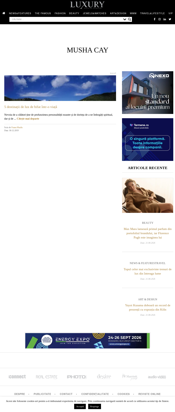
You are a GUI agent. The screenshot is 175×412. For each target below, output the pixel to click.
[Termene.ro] (147, 160)
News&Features (20, 13)
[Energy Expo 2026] (87, 340)
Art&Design (118, 13)
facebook (154, 19)
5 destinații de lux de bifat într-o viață (30, 107)
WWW (133, 13)
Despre (19, 394)
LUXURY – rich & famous (87, 5)
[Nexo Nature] (147, 113)
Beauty (74, 13)
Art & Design (147, 299)
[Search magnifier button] (129, 19)
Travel (113, 73)
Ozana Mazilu (17, 127)
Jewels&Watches (94, 13)
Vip (171, 13)
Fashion (60, 13)
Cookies (124, 394)
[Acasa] (3, 13)
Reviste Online (149, 394)
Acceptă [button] (80, 406)
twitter (169, 19)
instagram (159, 19)
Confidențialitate (95, 394)
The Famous (43, 13)
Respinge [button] (94, 406)
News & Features (142, 263)
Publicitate (42, 394)
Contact (66, 394)
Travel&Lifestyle (152, 13)
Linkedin (164, 19)
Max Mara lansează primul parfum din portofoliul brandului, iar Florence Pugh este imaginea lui (148, 233)
